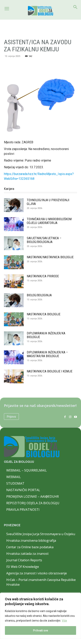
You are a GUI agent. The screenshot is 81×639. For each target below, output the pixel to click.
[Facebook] (65, 416)
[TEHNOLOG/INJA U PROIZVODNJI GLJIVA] (14, 205)
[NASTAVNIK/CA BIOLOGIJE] (14, 319)
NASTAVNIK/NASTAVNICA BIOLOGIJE (50, 257)
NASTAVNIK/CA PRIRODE (43, 276)
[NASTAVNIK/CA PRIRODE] (14, 281)
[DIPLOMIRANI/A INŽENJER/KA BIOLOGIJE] (14, 338)
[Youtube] (75, 416)
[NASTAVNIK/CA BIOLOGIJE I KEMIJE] (14, 376)
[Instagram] (70, 416)
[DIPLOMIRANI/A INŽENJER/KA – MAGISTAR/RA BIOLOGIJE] (14, 357)
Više (64, 620)
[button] (6, 8)
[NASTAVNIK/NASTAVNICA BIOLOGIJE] (14, 262)
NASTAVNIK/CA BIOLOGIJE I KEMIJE (49, 371)
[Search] (75, 7)
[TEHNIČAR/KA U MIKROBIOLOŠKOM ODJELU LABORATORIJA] (14, 224)
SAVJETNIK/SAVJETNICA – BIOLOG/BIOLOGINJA (44, 240)
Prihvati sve (40, 630)
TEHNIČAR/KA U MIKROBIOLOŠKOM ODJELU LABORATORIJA (49, 221)
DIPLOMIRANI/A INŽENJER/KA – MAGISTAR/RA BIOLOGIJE (47, 354)
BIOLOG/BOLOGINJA (39, 295)
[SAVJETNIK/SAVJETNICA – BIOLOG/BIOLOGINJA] (14, 243)
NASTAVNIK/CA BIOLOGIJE (43, 314)
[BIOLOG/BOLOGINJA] (14, 300)
